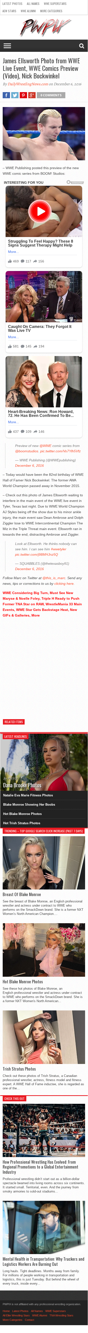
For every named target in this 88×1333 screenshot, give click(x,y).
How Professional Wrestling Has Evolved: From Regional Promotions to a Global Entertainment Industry (40, 1167)
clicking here (64, 583)
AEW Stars (9, 11)
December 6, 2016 (29, 465)
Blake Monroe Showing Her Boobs (29, 804)
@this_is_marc (53, 578)
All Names (33, 3)
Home (6, 1311)
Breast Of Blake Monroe (22, 894)
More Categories (51, 11)
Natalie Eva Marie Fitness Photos (28, 795)
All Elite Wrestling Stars (16, 1315)
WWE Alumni (28, 11)
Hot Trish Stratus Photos (21, 823)
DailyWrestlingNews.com (28, 84)
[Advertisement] (44, 666)
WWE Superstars (55, 3)
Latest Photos (12, 3)
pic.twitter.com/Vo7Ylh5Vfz (60, 451)
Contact (29, 1319)
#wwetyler (58, 549)
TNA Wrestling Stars (61, 1315)
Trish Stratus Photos (19, 1068)
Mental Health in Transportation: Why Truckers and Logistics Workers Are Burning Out (43, 1262)
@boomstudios (26, 451)
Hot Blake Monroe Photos (22, 814)
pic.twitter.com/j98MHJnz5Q (36, 554)
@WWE (45, 446)
